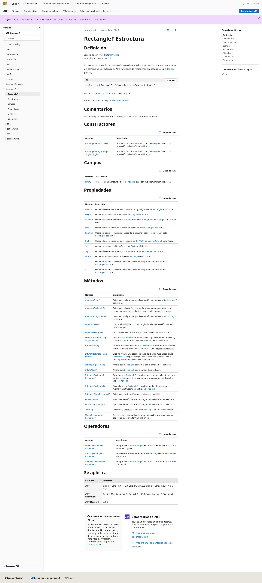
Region (170, 68)
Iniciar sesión (252, 3)
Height (142, 209)
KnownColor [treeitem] (11, 59)
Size (87, 246)
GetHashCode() (92, 345)
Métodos (227, 53)
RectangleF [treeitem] (13, 94)
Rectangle (154, 453)
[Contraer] (40, 27)
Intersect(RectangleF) (95, 386)
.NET (95, 30)
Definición (228, 35)
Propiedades (228, 49)
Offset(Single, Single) (95, 404)
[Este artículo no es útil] (226, 73)
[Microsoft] (5, 3)
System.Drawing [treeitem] (12, 44)
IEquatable (109, 100)
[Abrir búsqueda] (242, 3)
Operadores (228, 56)
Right (87, 241)
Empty (88, 181)
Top (87, 251)
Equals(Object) (92, 324)
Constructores (229, 42)
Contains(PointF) (92, 300)
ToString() (89, 409)
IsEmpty (89, 219)
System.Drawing (111, 55)
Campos (226, 46)
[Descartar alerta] (259, 18)
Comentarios (229, 38)
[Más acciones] (175, 30)
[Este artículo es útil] (223, 73)
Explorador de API (109, 30)
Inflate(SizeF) (91, 370)
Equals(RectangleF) (94, 332)
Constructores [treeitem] (14, 99)
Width (128, 219)
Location (89, 233)
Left (87, 227)
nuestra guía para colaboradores (101, 543)
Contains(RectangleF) (95, 308)
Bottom (88, 209)
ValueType (110, 93)
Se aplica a (228, 60)
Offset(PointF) (91, 399)
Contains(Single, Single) (96, 316)
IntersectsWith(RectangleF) (97, 394)
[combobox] (21, 33)
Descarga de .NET (249, 11)
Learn (87, 30)
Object (97, 93)
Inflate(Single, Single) (95, 364)
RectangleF (122, 100)
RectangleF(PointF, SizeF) (96, 143)
